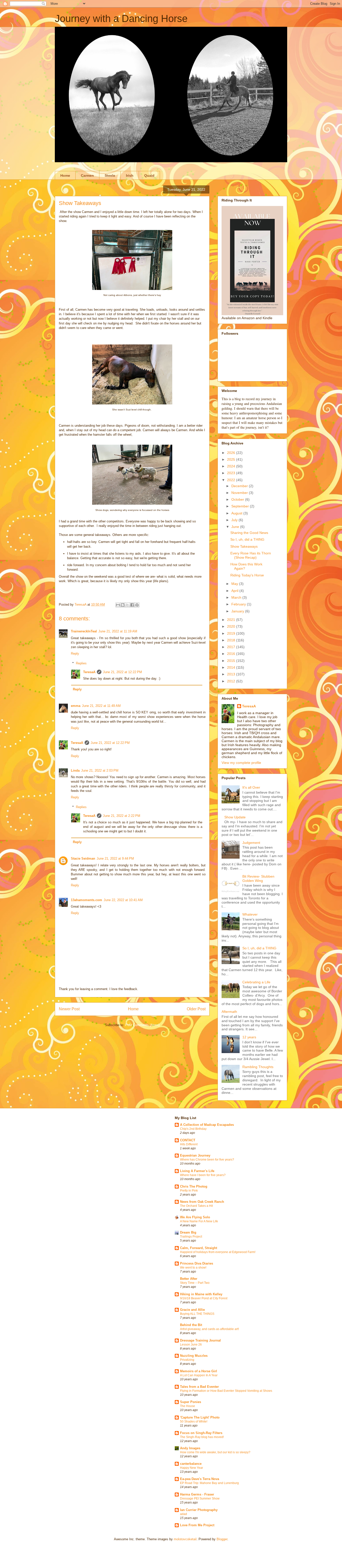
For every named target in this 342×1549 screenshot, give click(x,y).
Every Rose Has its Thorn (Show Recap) (250, 555)
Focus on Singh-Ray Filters (201, 1433)
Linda (75, 770)
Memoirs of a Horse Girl (198, 1371)
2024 (231, 466)
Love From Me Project (197, 1525)
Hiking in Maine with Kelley (201, 1294)
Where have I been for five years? (203, 1175)
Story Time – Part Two (195, 1283)
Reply (75, 653)
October (238, 499)
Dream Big (188, 1232)
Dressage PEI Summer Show (200, 1498)
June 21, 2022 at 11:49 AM (101, 706)
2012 (231, 681)
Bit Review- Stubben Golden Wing (258, 878)
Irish (129, 175)
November (240, 493)
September (240, 506)
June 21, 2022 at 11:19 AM (117, 631)
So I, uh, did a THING (247, 539)
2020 (231, 626)
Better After (188, 1279)
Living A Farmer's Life (197, 1171)
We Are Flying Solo (195, 1217)
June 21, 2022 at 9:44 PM (115, 858)
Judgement (251, 843)
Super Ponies (190, 1402)
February (239, 604)
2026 (231, 453)
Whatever (250, 914)
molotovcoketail (185, 1539)
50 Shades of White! (193, 1421)
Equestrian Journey (195, 1155)
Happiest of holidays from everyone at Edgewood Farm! (217, 1252)
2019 (231, 633)
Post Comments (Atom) (142, 1025)
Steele (110, 175)
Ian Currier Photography (199, 1510)
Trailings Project (191, 1236)
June (235, 527)
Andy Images (190, 1448)
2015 (231, 661)
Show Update (235, 817)
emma (75, 706)
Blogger (222, 1539)
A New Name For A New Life (199, 1221)
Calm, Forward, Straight (198, 1248)
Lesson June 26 (191, 1344)
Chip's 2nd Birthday (193, 1129)
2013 (231, 674)
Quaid (149, 175)
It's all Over (251, 787)
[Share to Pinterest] (136, 604)
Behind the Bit (191, 1325)
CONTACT (187, 1140)
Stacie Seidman (83, 858)
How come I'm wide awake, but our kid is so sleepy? (215, 1452)
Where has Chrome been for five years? (207, 1159)
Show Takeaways (244, 546)
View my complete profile (241, 763)
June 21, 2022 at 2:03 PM (99, 770)
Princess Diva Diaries (196, 1263)
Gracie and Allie (192, 1310)
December (240, 486)
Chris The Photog (193, 1186)
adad (183, 1514)
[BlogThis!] (122, 604)
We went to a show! (193, 1267)
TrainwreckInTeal (84, 631)
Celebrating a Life (256, 982)
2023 (231, 473)
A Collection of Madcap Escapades (207, 1125)
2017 (231, 647)
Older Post (196, 1009)
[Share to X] (127, 604)
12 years (249, 1037)
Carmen (87, 175)
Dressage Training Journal (200, 1340)
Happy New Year (191, 1468)
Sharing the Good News (249, 533)
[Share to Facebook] (132, 604)
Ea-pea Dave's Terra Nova (199, 1479)
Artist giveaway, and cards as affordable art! (209, 1329)
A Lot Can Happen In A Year (199, 1375)
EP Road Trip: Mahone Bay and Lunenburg (209, 1483)
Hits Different (189, 1144)
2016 (231, 654)
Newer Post (69, 1009)
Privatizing (187, 1360)
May (235, 584)
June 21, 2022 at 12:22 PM (122, 672)
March (236, 597)
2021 (231, 620)
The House (187, 1406)
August (237, 513)
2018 (231, 640)
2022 (231, 480)
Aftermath (229, 1012)
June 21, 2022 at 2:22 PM (121, 816)
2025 (231, 459)
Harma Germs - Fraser (197, 1494)
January (238, 611)
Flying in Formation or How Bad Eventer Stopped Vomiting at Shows (226, 1391)
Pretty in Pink (189, 1190)
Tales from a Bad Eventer (199, 1387)
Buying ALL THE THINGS (197, 1314)
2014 (231, 667)
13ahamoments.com (86, 900)
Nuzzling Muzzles (194, 1356)
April (235, 591)
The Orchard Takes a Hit (196, 1206)
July (235, 520)
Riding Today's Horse (247, 575)
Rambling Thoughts (257, 1067)
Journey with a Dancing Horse (121, 18)
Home (65, 175)
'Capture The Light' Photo (200, 1417)
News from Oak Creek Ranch (202, 1202)
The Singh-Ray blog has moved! (202, 1437)
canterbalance (191, 1464)
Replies (81, 663)
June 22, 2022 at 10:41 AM (123, 900)
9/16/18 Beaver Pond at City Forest (203, 1298)
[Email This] (117, 604)
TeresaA (89, 672)
